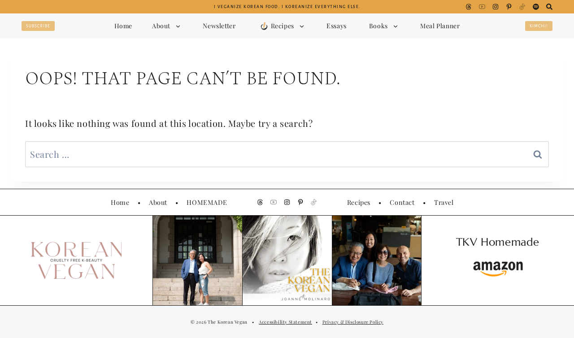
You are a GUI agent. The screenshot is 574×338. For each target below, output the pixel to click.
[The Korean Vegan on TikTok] (522, 7)
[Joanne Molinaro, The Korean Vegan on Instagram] (495, 7)
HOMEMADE (207, 202)
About (158, 202)
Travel (444, 202)
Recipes (358, 202)
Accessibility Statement (285, 322)
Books (378, 26)
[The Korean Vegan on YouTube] (482, 7)
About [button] (161, 26)
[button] (281, 26)
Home (123, 26)
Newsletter (219, 25)
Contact (402, 202)
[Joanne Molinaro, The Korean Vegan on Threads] (468, 7)
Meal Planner (440, 26)
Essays (336, 25)
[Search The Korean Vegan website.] (549, 7)
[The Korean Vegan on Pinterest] (509, 7)
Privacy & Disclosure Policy (352, 322)
